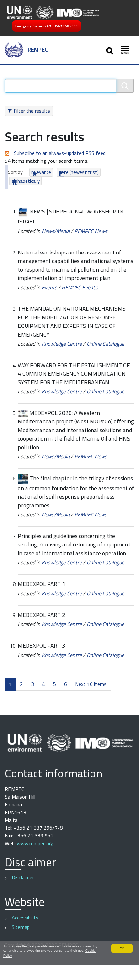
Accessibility (25, 917)
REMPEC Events (79, 287)
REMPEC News (90, 231)
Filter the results (32, 111)
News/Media (56, 231)
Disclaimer (23, 877)
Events (49, 287)
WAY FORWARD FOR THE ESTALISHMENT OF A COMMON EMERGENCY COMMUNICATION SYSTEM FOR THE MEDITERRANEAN (74, 374)
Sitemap (21, 927)
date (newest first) (79, 172)
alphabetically (25, 181)
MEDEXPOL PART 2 (41, 614)
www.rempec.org (35, 843)
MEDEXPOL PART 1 (41, 583)
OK (122, 948)
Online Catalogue (105, 344)
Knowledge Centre (62, 344)
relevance (41, 172)
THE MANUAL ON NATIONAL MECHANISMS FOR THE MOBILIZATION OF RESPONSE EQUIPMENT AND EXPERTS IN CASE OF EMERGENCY (72, 321)
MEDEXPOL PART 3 (41, 645)
